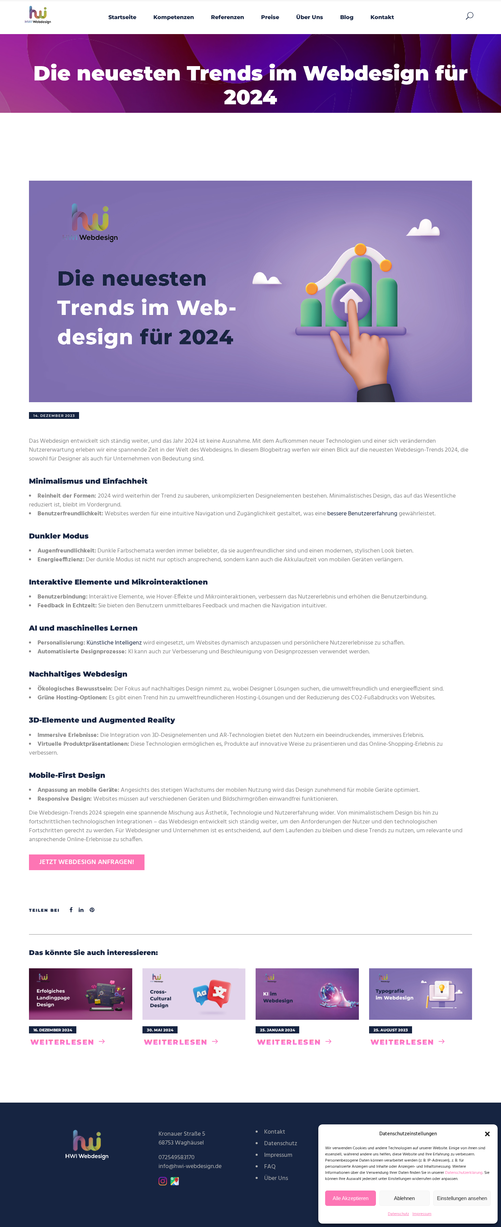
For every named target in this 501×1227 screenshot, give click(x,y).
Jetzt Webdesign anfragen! (86, 862)
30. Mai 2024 (160, 1030)
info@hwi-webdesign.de (190, 1166)
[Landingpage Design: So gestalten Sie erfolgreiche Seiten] (80, 994)
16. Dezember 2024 (52, 1030)
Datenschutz (398, 1214)
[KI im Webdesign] (307, 994)
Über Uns (276, 1178)
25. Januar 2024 (277, 1030)
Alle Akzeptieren (350, 1198)
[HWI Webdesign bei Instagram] (162, 1184)
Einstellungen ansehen (462, 1198)
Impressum (421, 1214)
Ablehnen (404, 1198)
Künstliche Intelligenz (114, 643)
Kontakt (274, 1132)
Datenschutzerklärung (464, 1172)
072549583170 (176, 1158)
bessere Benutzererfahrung (362, 514)
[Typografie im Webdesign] (420, 994)
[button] (487, 1134)
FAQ (270, 1167)
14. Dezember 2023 (54, 415)
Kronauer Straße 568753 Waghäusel (181, 1138)
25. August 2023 (391, 1030)
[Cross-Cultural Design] (194, 994)
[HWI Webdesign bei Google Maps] (174, 1184)
